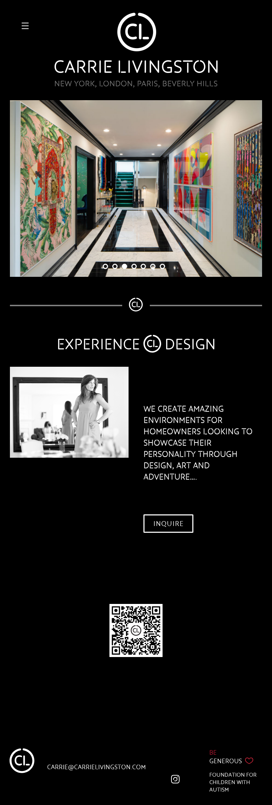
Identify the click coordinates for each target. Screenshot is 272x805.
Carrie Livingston (136, 50)
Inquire (168, 523)
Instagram (176, 780)
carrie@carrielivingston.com (96, 767)
